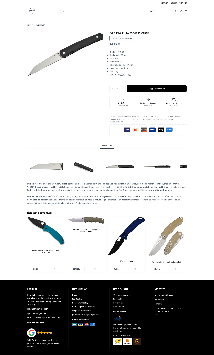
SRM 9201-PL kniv (126, 261)
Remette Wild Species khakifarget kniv (167, 262)
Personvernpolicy (80, 303)
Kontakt (164, 3)
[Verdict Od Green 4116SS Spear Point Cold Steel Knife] (86, 220)
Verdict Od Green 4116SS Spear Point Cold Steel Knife (86, 230)
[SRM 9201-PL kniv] (126, 236)
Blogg (74, 295)
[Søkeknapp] (151, 11)
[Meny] (186, 11)
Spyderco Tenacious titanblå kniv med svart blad (46, 251)
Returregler (118, 306)
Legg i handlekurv (157, 88)
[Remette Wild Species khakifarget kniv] (167, 237)
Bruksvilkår (118, 303)
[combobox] (105, 11)
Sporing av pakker (179, 3)
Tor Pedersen (127, 38)
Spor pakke (118, 299)
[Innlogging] (176, 11)
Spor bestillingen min (36, 313)
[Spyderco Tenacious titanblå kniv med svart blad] (46, 231)
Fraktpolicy (77, 299)
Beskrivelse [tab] (107, 146)
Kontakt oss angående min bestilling (43, 317)
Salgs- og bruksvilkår (81, 310)
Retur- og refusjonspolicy (83, 306)
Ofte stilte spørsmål (122, 295)
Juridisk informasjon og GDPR (85, 314)
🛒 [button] (55, 269)
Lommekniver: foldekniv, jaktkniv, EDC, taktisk (144, 116)
